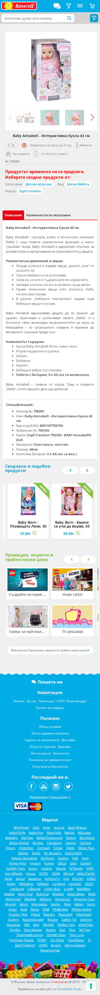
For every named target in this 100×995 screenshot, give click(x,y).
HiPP (90, 868)
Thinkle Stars (56, 935)
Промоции (46, 701)
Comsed (43, 848)
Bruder (38, 843)
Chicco (10, 848)
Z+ (89, 940)
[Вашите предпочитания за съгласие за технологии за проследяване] (91, 986)
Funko (49, 863)
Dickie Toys (86, 848)
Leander (75, 883)
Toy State (57, 940)
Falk (75, 858)
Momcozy (62, 899)
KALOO (77, 878)
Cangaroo (54, 843)
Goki (73, 863)
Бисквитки (61, 753)
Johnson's (52, 878)
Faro (85, 858)
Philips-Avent (82, 909)
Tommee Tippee (21, 940)
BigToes (27, 837)
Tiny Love (76, 935)
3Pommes (21, 827)
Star (62, 929)
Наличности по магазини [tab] (48, 215)
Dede (70, 848)
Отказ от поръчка (42, 746)
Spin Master (33, 929)
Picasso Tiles (18, 914)
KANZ (91, 878)
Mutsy (56, 904)
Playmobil (83, 914)
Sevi (36, 924)
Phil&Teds (60, 909)
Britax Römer (19, 843)
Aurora (59, 827)
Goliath (85, 863)
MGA (92, 894)
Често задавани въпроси (50, 733)
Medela (58, 894)
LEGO (61, 701)
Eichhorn (47, 858)
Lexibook (17, 889)
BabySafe (54, 832)
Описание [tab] (13, 215)
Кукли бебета (78, 184)
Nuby (12, 909)
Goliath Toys (15, 868)
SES (26, 924)
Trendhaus (76, 940)
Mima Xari (13, 899)
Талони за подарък (50, 708)
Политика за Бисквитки (50, 766)
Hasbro (46, 868)
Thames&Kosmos (29, 935)
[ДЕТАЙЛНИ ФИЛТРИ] (69, 6)
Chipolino (26, 848)
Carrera (85, 843)
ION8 (56, 873)
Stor (72, 929)
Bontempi (87, 837)
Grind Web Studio (69, 989)
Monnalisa (39, 904)
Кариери (64, 746)
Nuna (35, 909)
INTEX (43, 873)
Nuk (24, 909)
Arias (46, 827)
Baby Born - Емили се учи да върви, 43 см (71, 526)
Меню (80, 6)
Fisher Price (17, 863)
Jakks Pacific (86, 873)
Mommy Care (84, 899)
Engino (63, 858)
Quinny (13, 919)
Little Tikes (52, 889)
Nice (67, 904)
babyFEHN (17, 832)
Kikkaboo (26, 883)
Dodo (36, 853)
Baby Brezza (77, 827)
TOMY (41, 940)
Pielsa (35, 914)
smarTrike (85, 924)
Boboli (71, 837)
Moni (24, 904)
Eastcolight (73, 853)
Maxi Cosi (25, 894)
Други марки (75, 945)
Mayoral (42, 894)
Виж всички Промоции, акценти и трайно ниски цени (49, 650)
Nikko (78, 904)
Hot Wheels (14, 873)
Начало (19, 701)
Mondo (10, 904)
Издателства (50, 950)
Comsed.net (59, 982)
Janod (20, 878)
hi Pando (76, 868)
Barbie (69, 832)
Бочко (56, 945)
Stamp (51, 929)
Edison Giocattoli (24, 858)
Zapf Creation (30, 191)
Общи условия (50, 726)
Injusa (30, 873)
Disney (23, 853)
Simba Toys (66, 924)
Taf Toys (85, 929)
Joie (66, 878)
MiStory (45, 899)
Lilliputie (34, 889)
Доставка (68, 740)
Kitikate (43, 883)
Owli (46, 909)
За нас (31, 701)
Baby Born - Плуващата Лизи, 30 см (28, 526)
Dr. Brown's (53, 853)
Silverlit (48, 924)
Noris (91, 904)
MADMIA (83, 889)
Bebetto (11, 837)
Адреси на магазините (42, 740)
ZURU (43, 945)
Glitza (62, 863)
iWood (68, 873)
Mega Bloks (76, 894)
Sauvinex (14, 924)
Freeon (35, 863)
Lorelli (68, 889)
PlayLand (65, 914)
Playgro (49, 914)
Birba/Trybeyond (50, 837)
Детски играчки (38, 184)
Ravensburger (77, 701)
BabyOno (36, 832)
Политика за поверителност (50, 760)
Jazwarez (34, 878)
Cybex (58, 848)
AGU (36, 827)
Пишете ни (50, 682)
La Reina (58, 883)
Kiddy (11, 883)
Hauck (61, 868)
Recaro (52, 919)
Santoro (86, 919)
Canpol (70, 843)
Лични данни (41, 753)
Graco (32, 868)
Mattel (9, 894)
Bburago (84, 832)
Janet (8, 878)
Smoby (14, 929)
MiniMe (30, 899)
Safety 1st (69, 919)
